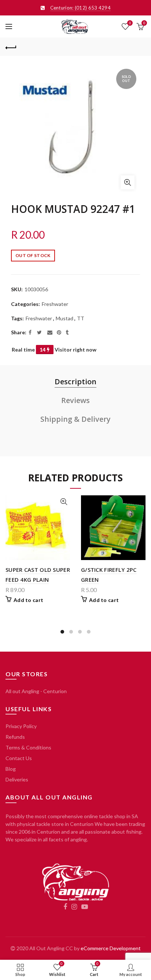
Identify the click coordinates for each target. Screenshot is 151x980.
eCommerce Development (111, 948)
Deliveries (16, 779)
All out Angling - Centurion (36, 691)
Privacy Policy (21, 726)
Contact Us (18, 758)
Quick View (63, 501)
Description (75, 381)
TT (80, 318)
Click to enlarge (128, 182)
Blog (10, 769)
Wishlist (130, 23)
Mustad (64, 318)
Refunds (15, 737)
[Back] (11, 46)
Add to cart (28, 600)
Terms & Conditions (28, 747)
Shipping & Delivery (75, 419)
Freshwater (55, 304)
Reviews (75, 400)
